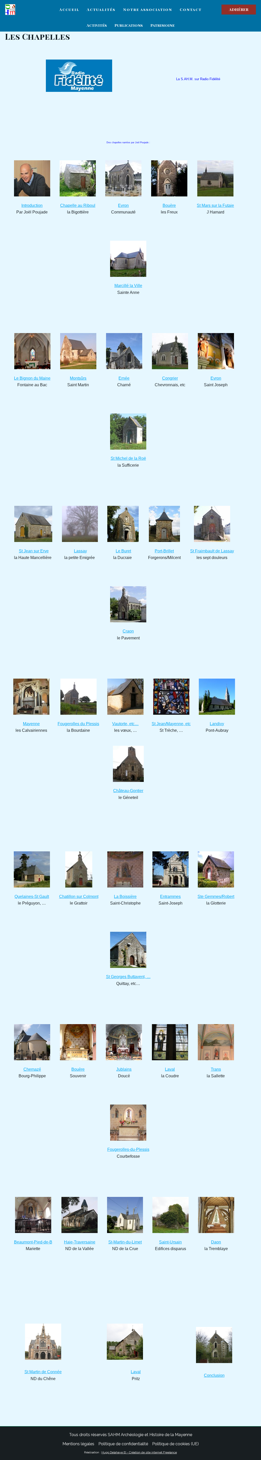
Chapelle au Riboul (77, 205)
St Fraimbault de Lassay (212, 551)
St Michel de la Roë (128, 458)
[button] (238, 10)
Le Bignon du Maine (32, 378)
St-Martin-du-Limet (125, 1242)
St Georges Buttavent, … (128, 977)
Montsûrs (78, 378)
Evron (123, 205)
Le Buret (123, 551)
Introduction (32, 205)
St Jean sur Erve (34, 551)
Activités (97, 25)
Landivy (217, 724)
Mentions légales (78, 1443)
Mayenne (31, 724)
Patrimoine (162, 25)
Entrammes (170, 896)
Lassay (80, 551)
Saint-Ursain (170, 1242)
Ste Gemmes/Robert (216, 896)
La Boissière (125, 896)
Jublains (124, 1069)
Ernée (124, 378)
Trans (216, 1069)
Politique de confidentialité (123, 1443)
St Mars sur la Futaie (215, 205)
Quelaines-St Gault (32, 896)
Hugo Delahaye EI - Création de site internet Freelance (139, 1452)
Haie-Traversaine (79, 1242)
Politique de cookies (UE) (175, 1443)
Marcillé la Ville (128, 285)
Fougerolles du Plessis (78, 724)
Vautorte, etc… (125, 724)
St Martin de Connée (43, 1372)
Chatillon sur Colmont (78, 896)
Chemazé (32, 1069)
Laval (170, 1069)
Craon (128, 631)
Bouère (169, 205)
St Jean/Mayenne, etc (171, 724)
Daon (216, 1242)
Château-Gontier (128, 791)
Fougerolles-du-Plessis (128, 1149)
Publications (128, 25)
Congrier (170, 378)
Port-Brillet (164, 551)
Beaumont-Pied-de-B (33, 1242)
